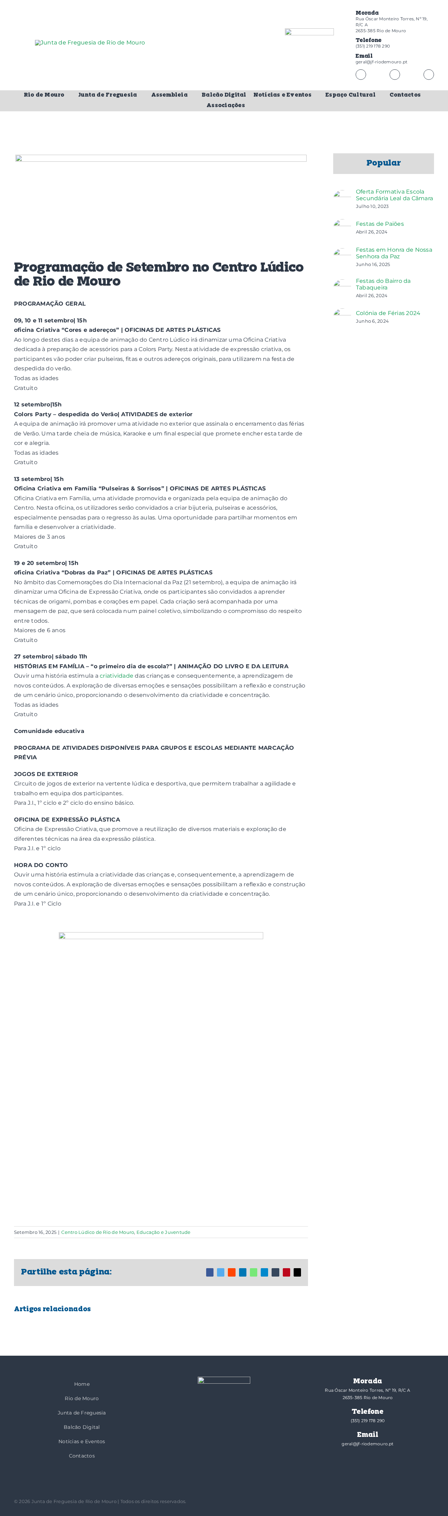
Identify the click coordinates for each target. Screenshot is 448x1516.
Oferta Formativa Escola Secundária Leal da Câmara (394, 195)
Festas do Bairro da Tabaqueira (383, 284)
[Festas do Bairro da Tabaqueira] (342, 284)
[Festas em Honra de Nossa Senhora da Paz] (342, 253)
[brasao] (309, 54)
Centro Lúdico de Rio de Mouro (97, 1232)
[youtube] (429, 74)
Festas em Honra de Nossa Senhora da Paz (394, 253)
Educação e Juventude (163, 1232)
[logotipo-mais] (140, 60)
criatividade (116, 675)
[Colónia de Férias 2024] (342, 313)
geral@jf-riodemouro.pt (381, 61)
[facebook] (361, 74)
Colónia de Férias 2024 (388, 313)
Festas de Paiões (380, 224)
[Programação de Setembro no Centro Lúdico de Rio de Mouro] (161, 1072)
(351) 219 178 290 (373, 46)
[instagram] (395, 74)
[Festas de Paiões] (342, 224)
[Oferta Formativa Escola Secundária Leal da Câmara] (342, 194)
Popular (383, 163)
